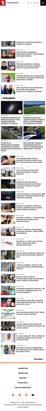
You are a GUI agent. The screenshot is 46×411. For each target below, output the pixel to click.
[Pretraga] (31, 3)
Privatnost (23, 383)
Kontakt (23, 378)
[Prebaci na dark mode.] (27, 3)
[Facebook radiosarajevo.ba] (13, 395)
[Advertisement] (17, 23)
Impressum (23, 373)
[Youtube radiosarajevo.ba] (33, 395)
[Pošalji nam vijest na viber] (26, 395)
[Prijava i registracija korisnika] (34, 3)
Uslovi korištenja (23, 387)
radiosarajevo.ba (30, 402)
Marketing (23, 368)
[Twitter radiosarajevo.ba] (19, 395)
